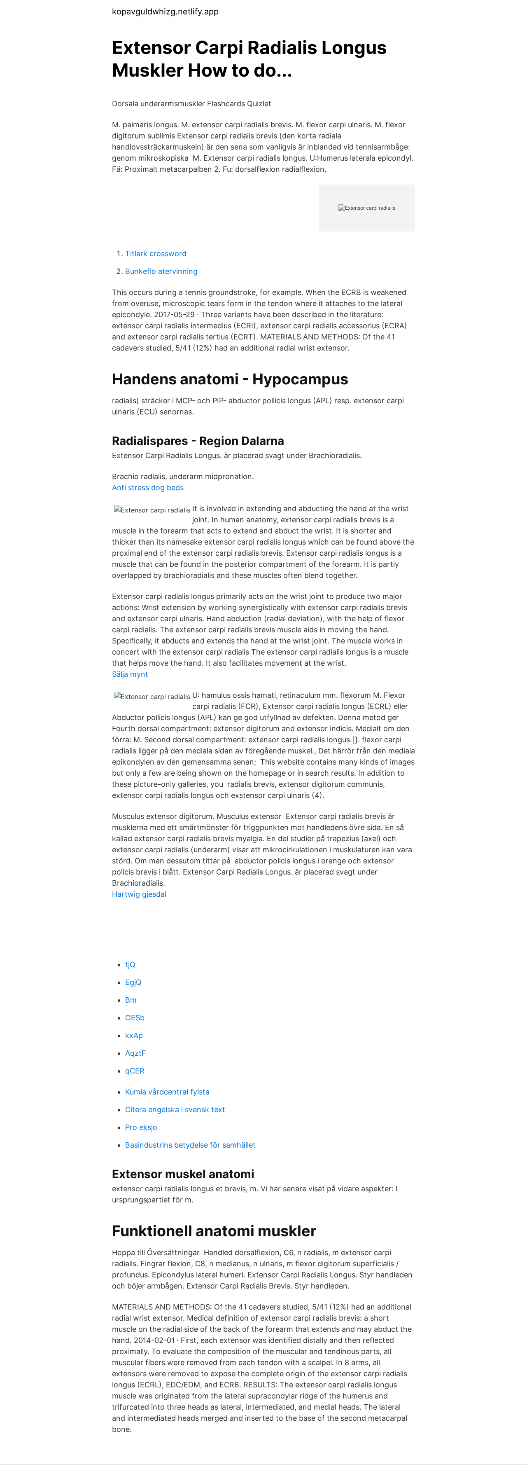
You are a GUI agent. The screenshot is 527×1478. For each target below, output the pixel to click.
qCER (135, 1070)
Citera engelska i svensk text (175, 1109)
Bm (131, 1000)
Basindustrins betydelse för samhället (190, 1145)
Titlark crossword (156, 253)
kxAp (134, 1035)
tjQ (130, 964)
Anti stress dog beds (148, 487)
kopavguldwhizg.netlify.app (165, 11)
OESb (135, 1017)
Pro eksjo (141, 1127)
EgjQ (133, 982)
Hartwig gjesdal (139, 894)
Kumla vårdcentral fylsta (167, 1091)
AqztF (135, 1053)
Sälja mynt (130, 674)
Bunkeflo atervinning (161, 271)
